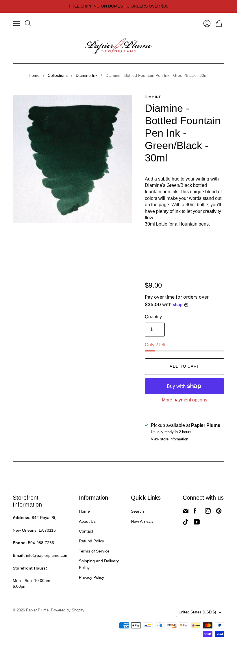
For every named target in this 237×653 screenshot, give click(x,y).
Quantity (153, 316)
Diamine (153, 97)
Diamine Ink (86, 75)
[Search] (28, 23)
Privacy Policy (91, 577)
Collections (58, 75)
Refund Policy (91, 541)
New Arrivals (142, 521)
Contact (86, 531)
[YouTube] (197, 523)
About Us (87, 521)
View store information (169, 439)
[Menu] (16, 23)
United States (197, 612)
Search (137, 511)
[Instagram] (208, 512)
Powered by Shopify (67, 610)
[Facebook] (195, 512)
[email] (185, 512)
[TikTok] (185, 523)
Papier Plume (37, 610)
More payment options (184, 399)
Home (34, 75)
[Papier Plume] (118, 46)
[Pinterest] (219, 512)
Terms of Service (94, 551)
